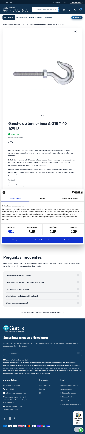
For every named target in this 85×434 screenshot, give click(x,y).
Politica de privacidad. (20, 360)
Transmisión (48, 17)
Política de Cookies (67, 397)
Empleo (42, 389)
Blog (40, 393)
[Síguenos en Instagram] (10, 418)
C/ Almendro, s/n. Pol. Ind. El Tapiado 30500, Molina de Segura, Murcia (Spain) (15, 399)
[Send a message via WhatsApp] (81, 430)
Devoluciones (76, 2)
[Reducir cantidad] (11, 184)
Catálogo (10, 17)
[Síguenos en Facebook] (4, 418)
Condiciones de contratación (70, 405)
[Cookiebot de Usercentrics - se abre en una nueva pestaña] (73, 192)
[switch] (32, 231)
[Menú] (81, 412)
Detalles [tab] (43, 198)
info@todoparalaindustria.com (17, 393)
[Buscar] (58, 9)
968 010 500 (8, 2)
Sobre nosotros (44, 385)
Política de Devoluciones (69, 385)
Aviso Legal (64, 401)
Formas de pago (66, 389)
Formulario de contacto (11, 385)
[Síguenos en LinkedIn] (15, 418)
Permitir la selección (42, 240)
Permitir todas (69, 240)
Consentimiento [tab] (15, 198)
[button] (45, 9)
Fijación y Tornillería (35, 17)
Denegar (15, 240)
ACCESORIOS (28, 25)
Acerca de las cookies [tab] (70, 198)
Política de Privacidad (68, 393)
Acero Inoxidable (21, 17)
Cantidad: (11, 180)
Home (5, 25)
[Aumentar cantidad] (21, 184)
